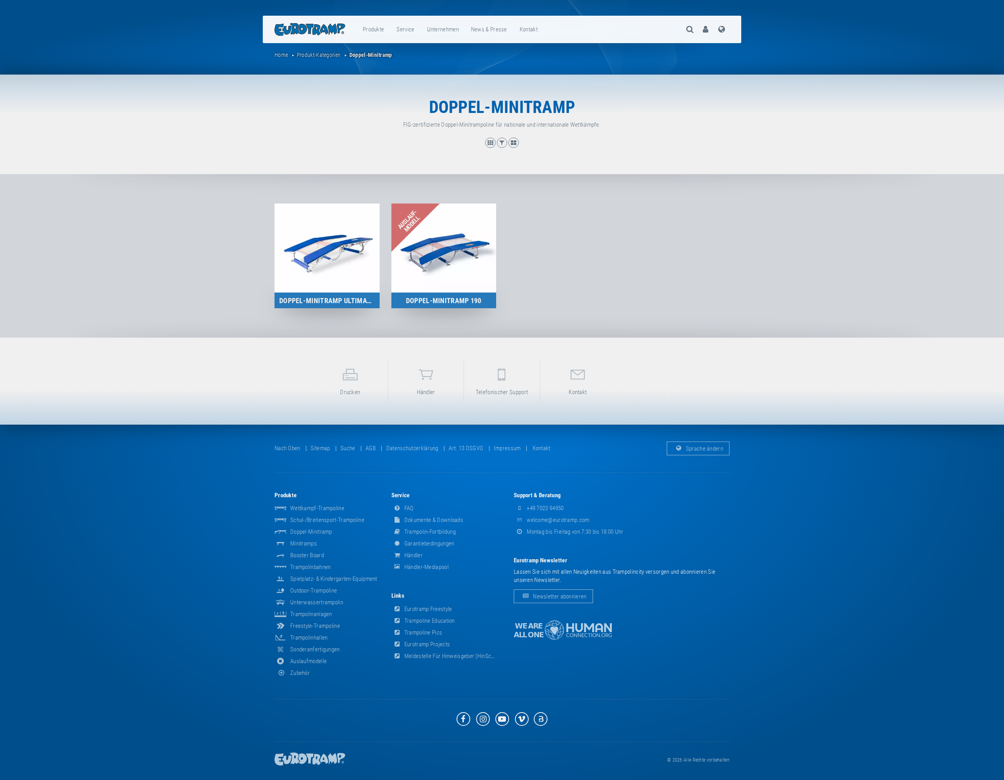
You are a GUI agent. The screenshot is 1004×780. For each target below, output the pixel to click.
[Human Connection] (563, 630)
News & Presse (489, 29)
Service (405, 29)
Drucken (350, 392)
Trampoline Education (429, 620)
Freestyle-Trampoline (315, 625)
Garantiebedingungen (429, 543)
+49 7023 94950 (545, 508)
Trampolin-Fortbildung (429, 531)
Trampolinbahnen (310, 567)
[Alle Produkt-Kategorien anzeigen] (513, 145)
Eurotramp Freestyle (427, 609)
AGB (371, 448)
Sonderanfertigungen (315, 649)
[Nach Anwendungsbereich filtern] (503, 145)
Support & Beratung (537, 495)
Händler (426, 392)
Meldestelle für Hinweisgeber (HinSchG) (451, 656)
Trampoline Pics (422, 632)
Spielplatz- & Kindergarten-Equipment (333, 578)
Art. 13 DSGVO (466, 448)
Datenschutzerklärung (412, 448)
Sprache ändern (704, 448)
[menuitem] (374, 29)
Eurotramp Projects (426, 644)
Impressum (507, 448)
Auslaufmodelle (308, 661)
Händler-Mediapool (426, 567)
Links (398, 595)
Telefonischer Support (502, 392)
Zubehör (300, 672)
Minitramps (303, 543)
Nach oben (287, 448)
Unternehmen (443, 29)
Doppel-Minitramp (311, 531)
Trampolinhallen (309, 637)
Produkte (373, 29)
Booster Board (307, 555)
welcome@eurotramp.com (557, 520)
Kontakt (529, 29)
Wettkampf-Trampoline (317, 508)
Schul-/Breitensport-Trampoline (327, 520)
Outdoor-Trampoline (313, 590)
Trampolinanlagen (311, 614)
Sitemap (320, 448)
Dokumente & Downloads (433, 520)
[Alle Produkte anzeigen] (491, 145)
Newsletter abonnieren (559, 596)
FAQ (408, 508)
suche (347, 448)
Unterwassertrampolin (316, 602)
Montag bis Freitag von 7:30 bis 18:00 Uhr (575, 531)
